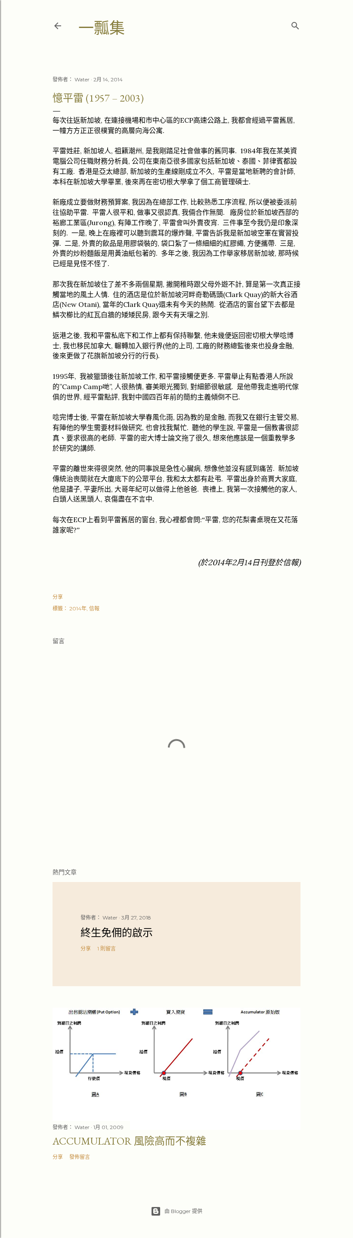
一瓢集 (101, 28)
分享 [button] (58, 597)
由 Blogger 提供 (183, 1211)
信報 (94, 608)
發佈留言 (79, 1157)
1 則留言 (106, 948)
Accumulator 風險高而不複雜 (129, 1141)
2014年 (78, 608)
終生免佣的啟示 (117, 932)
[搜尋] (295, 23)
